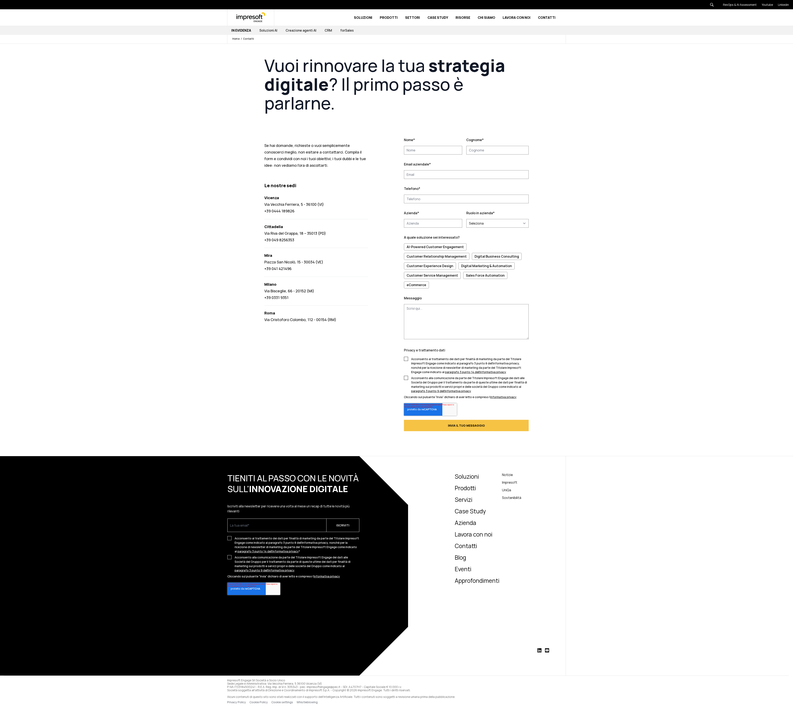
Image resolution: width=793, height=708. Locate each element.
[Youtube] (765, 4)
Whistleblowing (307, 702)
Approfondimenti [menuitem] (477, 580)
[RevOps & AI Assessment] (737, 4)
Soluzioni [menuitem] (467, 476)
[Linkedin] (781, 4)
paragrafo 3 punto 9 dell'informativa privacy (441, 391)
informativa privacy (503, 397)
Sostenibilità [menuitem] (511, 497)
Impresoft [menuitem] (509, 482)
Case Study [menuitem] (470, 511)
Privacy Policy (236, 702)
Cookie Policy (258, 702)
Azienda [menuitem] (465, 523)
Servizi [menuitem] (463, 499)
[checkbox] (466, 265)
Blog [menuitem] (460, 557)
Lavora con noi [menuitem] (473, 534)
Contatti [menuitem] (466, 546)
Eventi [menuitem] (463, 569)
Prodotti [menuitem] (465, 488)
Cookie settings (282, 702)
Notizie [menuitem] (507, 474)
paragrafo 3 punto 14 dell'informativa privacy (475, 372)
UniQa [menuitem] (506, 490)
